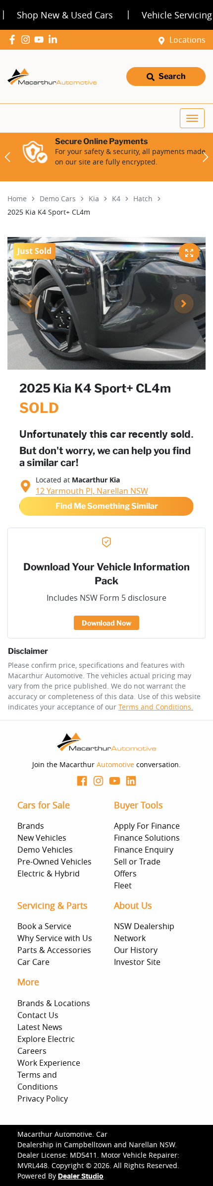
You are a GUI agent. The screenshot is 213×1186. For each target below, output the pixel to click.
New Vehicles (41, 837)
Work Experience (48, 1062)
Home (17, 198)
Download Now (106, 623)
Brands (30, 825)
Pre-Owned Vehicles (54, 861)
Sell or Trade (137, 861)
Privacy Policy (42, 1098)
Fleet (123, 885)
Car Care (33, 961)
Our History (136, 950)
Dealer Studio (81, 1176)
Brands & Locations (53, 1003)
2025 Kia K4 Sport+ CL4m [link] (48, 212)
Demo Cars (58, 198)
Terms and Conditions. (155, 707)
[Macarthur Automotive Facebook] (14, 39)
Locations (187, 39)
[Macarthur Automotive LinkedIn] (54, 39)
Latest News (39, 1027)
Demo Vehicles (45, 849)
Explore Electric (46, 1038)
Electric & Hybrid (48, 873)
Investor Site (137, 961)
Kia (94, 198)
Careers (32, 1050)
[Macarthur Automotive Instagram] (27, 39)
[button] (192, 118)
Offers (125, 873)
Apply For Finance (147, 825)
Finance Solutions (147, 837)
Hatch (143, 198)
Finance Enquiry (143, 849)
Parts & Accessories (54, 950)
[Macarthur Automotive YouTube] (41, 39)
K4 (116, 198)
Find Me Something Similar (106, 506)
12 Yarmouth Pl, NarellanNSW (92, 490)
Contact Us (37, 1015)
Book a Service (44, 926)
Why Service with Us (54, 938)
